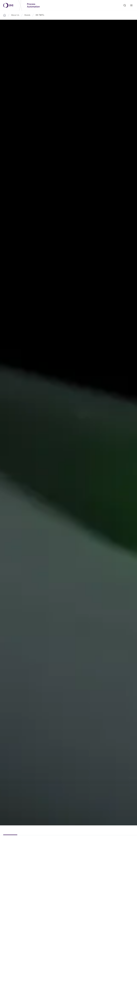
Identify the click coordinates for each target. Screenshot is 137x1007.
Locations (25, 833)
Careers (39, 833)
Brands (27, 15)
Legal (54, 833)
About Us (15, 15)
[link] (40, 15)
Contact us (122, 833)
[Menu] (131, 5)
